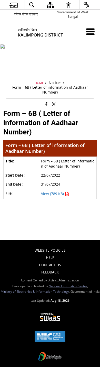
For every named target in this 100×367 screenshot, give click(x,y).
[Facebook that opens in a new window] (46, 104)
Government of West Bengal (72, 14)
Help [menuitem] (50, 257)
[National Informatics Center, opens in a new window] (50, 337)
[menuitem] (13, 5)
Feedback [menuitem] (50, 272)
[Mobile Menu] (90, 31)
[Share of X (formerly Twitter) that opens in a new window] (54, 104)
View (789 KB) (53, 193)
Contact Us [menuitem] (50, 264)
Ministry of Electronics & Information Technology (35, 291)
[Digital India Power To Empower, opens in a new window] (50, 357)
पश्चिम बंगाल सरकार (26, 14)
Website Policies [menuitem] (50, 250)
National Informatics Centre (68, 286)
